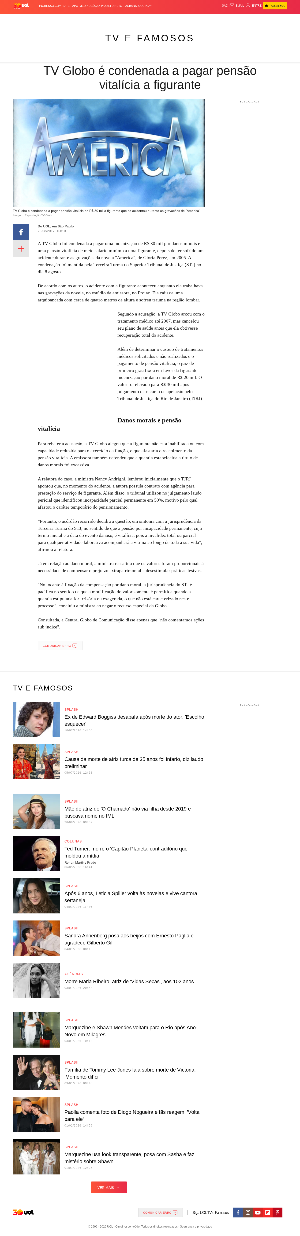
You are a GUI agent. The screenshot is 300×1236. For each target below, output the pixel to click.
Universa (169, 19)
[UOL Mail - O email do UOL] (236, 6)
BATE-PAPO (70, 6)
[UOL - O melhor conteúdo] (21, 6)
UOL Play (145, 6)
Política (82, 19)
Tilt (196, 19)
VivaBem (185, 19)
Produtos (22, 19)
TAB (243, 19)
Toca (260, 19)
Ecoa (204, 19)
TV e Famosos (150, 38)
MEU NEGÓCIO (89, 6)
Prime (251, 19)
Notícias (67, 19)
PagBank (130, 6)
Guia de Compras (280, 19)
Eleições (50, 19)
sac (225, 5)
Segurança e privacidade (195, 1226)
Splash (154, 19)
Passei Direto (111, 6)
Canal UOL (218, 19)
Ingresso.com (50, 6)
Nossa (234, 19)
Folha (126, 19)
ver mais (106, 1187)
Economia (112, 19)
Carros (97, 19)
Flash (36, 19)
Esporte (140, 19)
